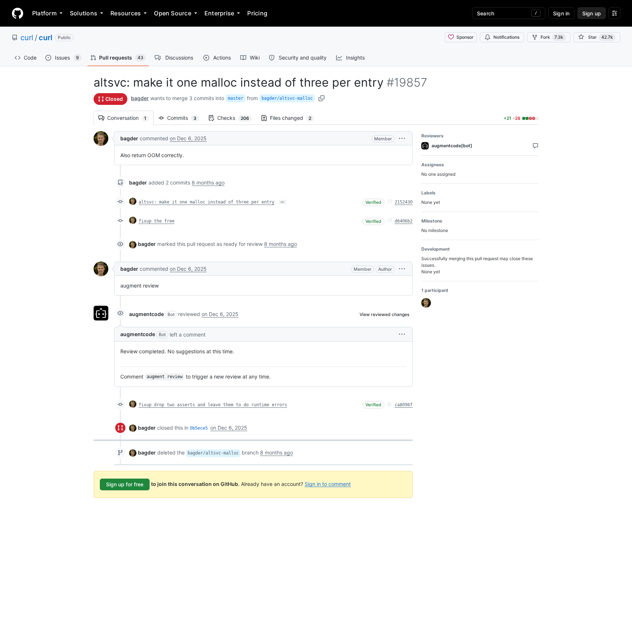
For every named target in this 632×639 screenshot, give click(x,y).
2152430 (404, 202)
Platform (44, 13)
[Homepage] (17, 13)
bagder (140, 98)
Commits (185, 118)
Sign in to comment (328, 483)
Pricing (257, 13)
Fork (552, 37)
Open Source (172, 13)
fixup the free (156, 221)
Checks (236, 118)
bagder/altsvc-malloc (287, 98)
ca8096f (404, 404)
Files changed (294, 118)
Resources (125, 13)
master (235, 98)
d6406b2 (404, 221)
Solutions (83, 13)
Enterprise (219, 13)
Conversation (130, 118)
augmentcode (146, 314)
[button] (402, 138)
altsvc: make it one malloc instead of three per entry (206, 202)
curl (26, 37)
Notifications (506, 37)
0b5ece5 (199, 428)
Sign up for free (124, 484)
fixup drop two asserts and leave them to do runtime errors (213, 404)
